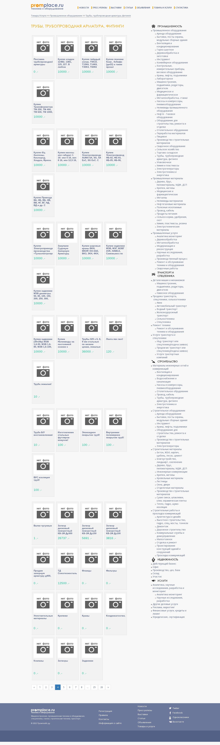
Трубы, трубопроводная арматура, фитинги (108, 15)
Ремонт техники (161, 325)
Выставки (116, 7)
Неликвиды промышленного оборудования (172, 109)
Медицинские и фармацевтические (167, 193)
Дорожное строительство (171, 529)
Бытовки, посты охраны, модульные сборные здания (172, 38)
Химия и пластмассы (168, 165)
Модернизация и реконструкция (166, 247)
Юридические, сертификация (169, 616)
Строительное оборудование (169, 410)
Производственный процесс (172, 258)
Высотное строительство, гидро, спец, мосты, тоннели (172, 521)
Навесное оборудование (170, 292)
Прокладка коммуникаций (171, 555)
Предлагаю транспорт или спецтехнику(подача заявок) (172, 349)
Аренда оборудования (169, 33)
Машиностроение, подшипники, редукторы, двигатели (170, 85)
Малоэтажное (164, 539)
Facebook (178, 712)
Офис (156, 566)
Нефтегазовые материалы (171, 204)
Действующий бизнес (164, 563)
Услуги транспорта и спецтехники (164, 336)
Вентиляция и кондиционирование (168, 45)
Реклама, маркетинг (164, 607)
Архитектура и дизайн (169, 516)
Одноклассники (181, 717)
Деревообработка (167, 239)
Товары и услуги (163, 7)
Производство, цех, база (166, 570)
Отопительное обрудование (172, 130)
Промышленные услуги (165, 233)
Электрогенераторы (168, 168)
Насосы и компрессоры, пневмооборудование (170, 103)
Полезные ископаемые (169, 207)
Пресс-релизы (100, 7)
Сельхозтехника (165, 318)
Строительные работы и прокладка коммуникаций (167, 512)
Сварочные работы (167, 268)
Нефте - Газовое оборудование (166, 115)
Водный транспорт (167, 309)
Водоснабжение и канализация (167, 380)
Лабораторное (165, 78)
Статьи (129, 7)
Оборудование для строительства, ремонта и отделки (171, 123)
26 (101, 687)
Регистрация (105, 711)
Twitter (176, 708)
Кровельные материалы (170, 478)
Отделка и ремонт (167, 542)
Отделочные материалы (170, 487)
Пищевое (162, 136)
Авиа (159, 302)
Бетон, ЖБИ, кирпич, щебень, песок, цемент (169, 454)
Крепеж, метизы (166, 187)
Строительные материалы (167, 449)
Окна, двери (163, 484)
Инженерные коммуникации (172, 471)
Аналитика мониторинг (169, 236)
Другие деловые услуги (165, 604)
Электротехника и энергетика (167, 173)
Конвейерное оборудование (172, 62)
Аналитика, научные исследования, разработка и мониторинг (168, 588)
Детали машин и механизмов (169, 280)
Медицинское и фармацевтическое (167, 93)
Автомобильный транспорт (172, 305)
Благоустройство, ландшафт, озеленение (169, 460)
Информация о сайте (110, 723)
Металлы (162, 197)
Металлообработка (168, 242)
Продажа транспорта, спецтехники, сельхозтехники (169, 298)
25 (94, 687)
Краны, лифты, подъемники (172, 75)
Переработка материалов (171, 133)
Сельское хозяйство (168, 149)
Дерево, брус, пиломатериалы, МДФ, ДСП (172, 183)
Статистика (182, 7)
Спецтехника (164, 321)
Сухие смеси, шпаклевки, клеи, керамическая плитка (172, 499)
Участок (157, 576)
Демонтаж (162, 526)
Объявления (143, 7)
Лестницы (162, 481)
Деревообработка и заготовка (168, 54)
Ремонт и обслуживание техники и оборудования (170, 263)
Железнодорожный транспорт (167, 314)
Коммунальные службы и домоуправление (170, 534)
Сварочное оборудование (171, 146)
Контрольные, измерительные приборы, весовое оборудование (171, 69)
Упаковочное (164, 162)
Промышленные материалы (168, 178)
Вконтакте (178, 721)
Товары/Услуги (38, 15)
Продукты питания (167, 213)
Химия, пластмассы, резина (172, 223)
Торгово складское (167, 152)
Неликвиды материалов (170, 200)
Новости (84, 7)
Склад (156, 573)
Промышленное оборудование (66, 15)
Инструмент (163, 59)
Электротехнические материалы (168, 228)
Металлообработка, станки (172, 97)
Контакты (104, 719)
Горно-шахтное (165, 49)
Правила (103, 715)
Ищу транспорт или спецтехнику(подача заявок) (172, 343)
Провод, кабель (165, 210)
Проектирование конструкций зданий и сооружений (169, 549)
